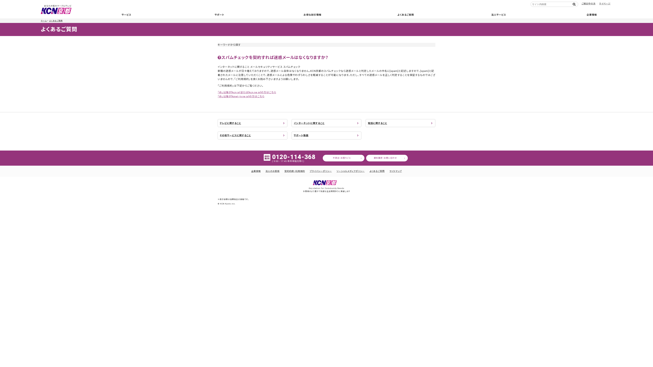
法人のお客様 (272, 171)
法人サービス (498, 14)
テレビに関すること (230, 123)
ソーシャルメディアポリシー (351, 171)
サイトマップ (395, 171)
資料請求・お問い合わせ (385, 158)
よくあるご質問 (405, 14)
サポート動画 (301, 135)
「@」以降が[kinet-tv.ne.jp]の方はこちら (241, 96)
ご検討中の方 (589, 3)
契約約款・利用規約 (294, 171)
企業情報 (592, 14)
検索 (575, 4)
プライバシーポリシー (321, 171)
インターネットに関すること (309, 123)
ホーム (44, 21)
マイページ (604, 3)
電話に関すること (377, 123)
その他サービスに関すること (235, 135)
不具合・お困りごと (342, 158)
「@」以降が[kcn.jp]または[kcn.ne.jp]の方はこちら (247, 92)
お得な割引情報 (312, 14)
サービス (126, 14)
